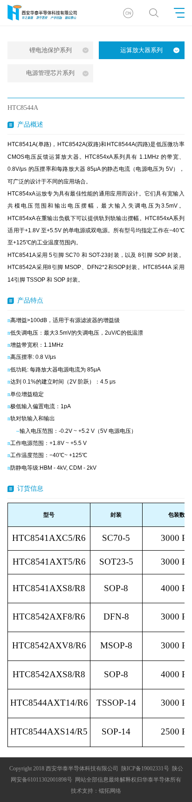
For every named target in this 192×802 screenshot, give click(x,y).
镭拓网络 (110, 791)
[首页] (128, 13)
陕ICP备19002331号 (145, 768)
